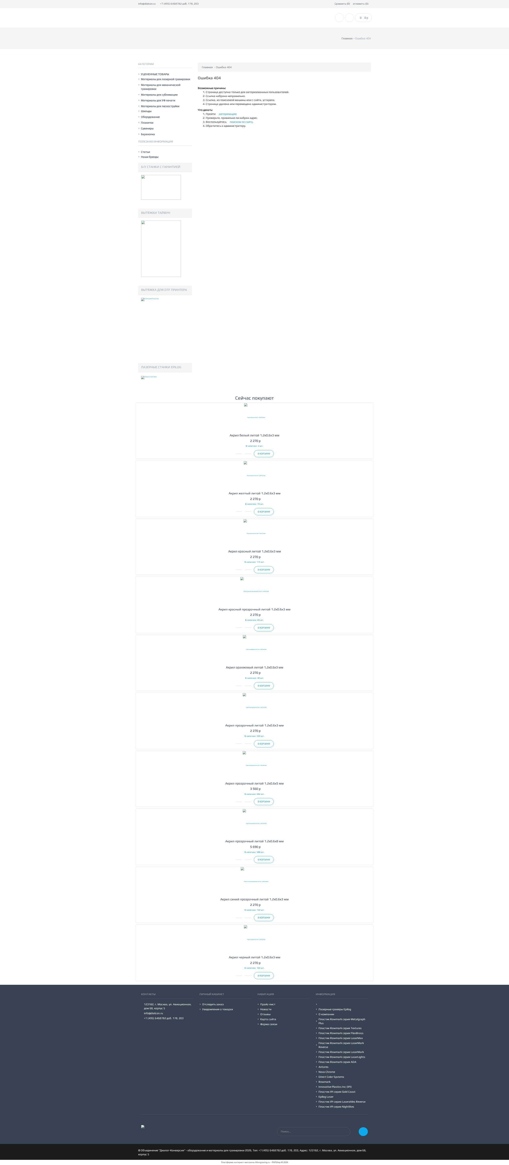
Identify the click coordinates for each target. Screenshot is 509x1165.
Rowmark (324, 1081)
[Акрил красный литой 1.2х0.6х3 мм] (254, 533)
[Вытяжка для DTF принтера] (161, 325)
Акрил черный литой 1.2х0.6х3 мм (254, 957)
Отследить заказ (213, 1004)
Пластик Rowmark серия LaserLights (342, 1056)
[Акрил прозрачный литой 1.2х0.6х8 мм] (254, 823)
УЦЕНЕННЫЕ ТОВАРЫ (155, 74)
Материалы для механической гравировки (160, 86)
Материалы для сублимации (159, 94)
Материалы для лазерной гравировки (165, 79)
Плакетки (147, 122)
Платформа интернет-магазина (237, 1162)
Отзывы (265, 1014)
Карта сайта (268, 1019)
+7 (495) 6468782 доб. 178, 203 (179, 3)
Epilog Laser (326, 1096)
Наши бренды (149, 156)
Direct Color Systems (331, 1076)
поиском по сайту (241, 121)
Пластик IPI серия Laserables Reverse (342, 1101)
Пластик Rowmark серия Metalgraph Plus (342, 1021)
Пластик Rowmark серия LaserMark (341, 1052)
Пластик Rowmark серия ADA (337, 1061)
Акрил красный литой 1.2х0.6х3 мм (254, 551)
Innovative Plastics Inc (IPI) (335, 1086)
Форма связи (268, 1024)
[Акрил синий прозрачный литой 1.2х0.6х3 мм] (254, 881)
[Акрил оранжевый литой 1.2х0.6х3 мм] (254, 649)
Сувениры (147, 128)
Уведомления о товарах (217, 1009)
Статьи (145, 151)
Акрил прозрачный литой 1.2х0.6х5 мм (254, 783)
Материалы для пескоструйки (160, 106)
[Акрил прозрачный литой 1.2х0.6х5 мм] (254, 765)
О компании (326, 1014)
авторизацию (227, 113)
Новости (265, 1009)
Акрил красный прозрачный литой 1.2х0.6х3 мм (254, 609)
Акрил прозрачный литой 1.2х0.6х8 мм (254, 841)
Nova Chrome (327, 1071)
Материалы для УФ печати (158, 100)
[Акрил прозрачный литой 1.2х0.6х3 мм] (254, 707)
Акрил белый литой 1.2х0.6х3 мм (254, 435)
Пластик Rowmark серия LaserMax (341, 1038)
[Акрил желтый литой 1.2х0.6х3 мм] (254, 475)
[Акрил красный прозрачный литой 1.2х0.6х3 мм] (254, 591)
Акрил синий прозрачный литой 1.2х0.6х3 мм (254, 899)
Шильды (146, 111)
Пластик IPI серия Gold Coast (337, 1091)
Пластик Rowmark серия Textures (340, 1028)
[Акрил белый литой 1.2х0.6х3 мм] (254, 417)
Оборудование (150, 116)
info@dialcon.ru (146, 3)
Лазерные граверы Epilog (335, 1009)
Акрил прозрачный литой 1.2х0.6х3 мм (254, 725)
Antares (323, 1066)
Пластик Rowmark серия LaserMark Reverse (341, 1045)
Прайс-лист (267, 1004)
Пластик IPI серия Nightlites (336, 1106)
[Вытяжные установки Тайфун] (161, 248)
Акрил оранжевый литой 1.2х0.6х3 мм (254, 667)
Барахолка (148, 134)
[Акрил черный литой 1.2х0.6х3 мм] (254, 939)
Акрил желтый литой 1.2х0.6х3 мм (255, 493)
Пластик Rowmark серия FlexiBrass (341, 1033)
